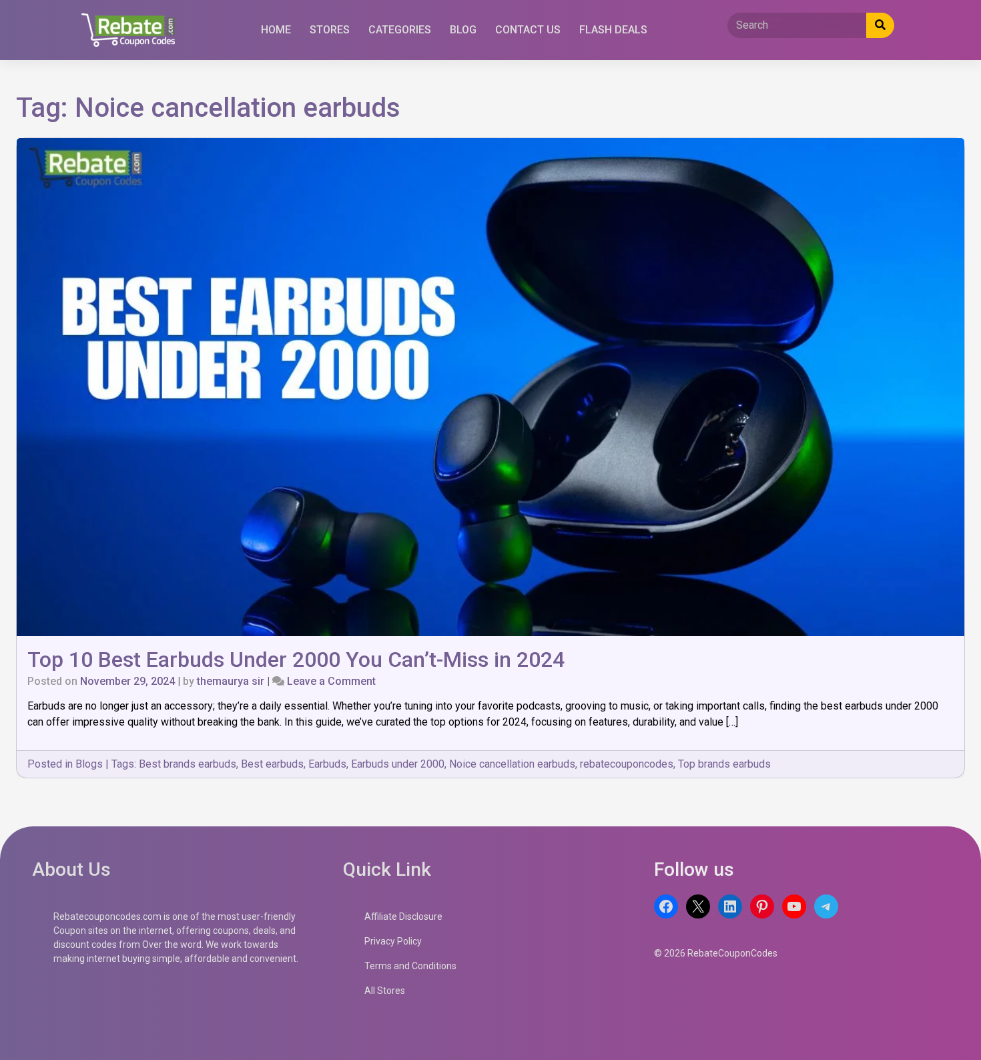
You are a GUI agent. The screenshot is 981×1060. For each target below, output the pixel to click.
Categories (399, 29)
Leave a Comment (331, 681)
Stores (330, 29)
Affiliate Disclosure (403, 916)
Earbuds (327, 764)
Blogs (89, 764)
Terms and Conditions (410, 966)
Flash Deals (613, 29)
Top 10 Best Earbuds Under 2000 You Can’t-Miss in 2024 (296, 659)
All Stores (384, 990)
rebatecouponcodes (626, 764)
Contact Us (528, 29)
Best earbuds (272, 764)
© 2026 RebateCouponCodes (715, 953)
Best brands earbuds (187, 764)
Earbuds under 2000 (397, 764)
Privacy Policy (393, 941)
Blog (463, 29)
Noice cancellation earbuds (512, 764)
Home (276, 29)
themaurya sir (230, 681)
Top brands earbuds (724, 764)
